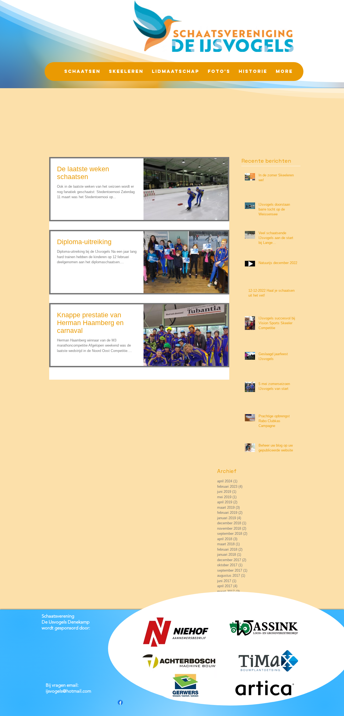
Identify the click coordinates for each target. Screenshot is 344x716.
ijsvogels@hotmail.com (68, 691)
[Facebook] (120, 702)
